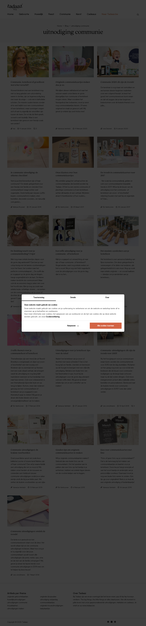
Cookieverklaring (53, 317)
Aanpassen (71, 326)
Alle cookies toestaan (105, 326)
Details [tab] (73, 297)
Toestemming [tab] (38, 297)
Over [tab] (107, 297)
